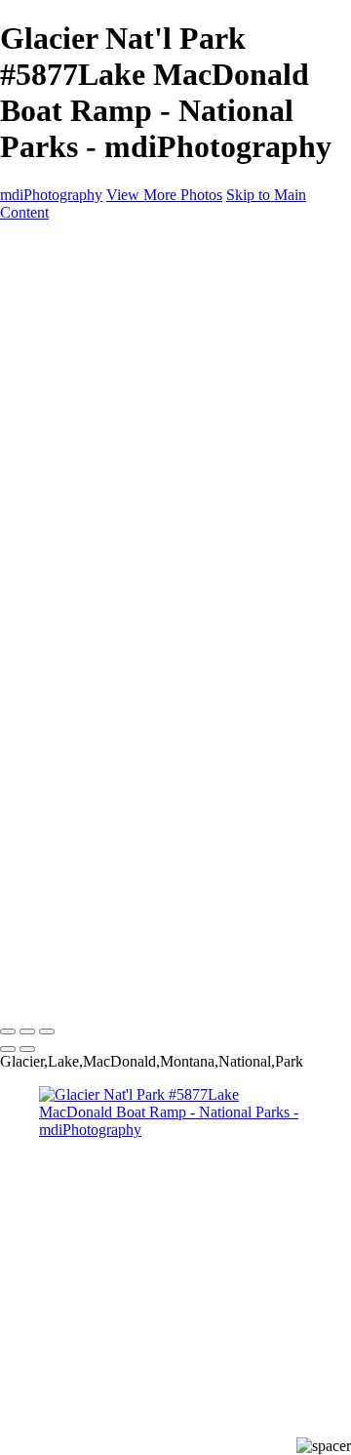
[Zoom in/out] (47, 1031)
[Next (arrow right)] (27, 1049)
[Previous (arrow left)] (8, 1049)
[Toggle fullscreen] (27, 1031)
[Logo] (59, 991)
